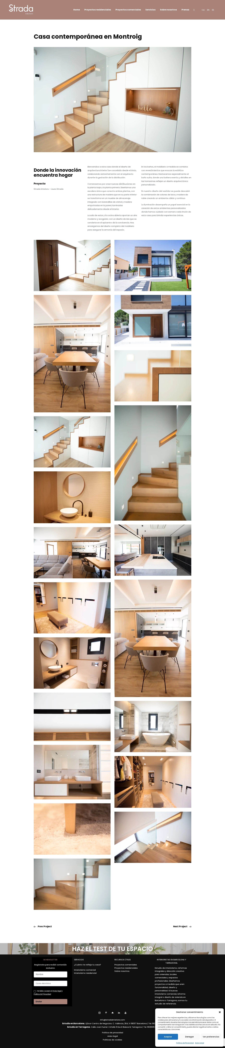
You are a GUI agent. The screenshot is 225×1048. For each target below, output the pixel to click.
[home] (112, 1013)
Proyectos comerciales (125, 964)
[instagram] (99, 1013)
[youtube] (126, 1013)
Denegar (189, 1036)
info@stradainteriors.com (112, 1019)
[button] (219, 1012)
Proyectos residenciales (126, 968)
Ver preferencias (211, 1036)
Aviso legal (57, 991)
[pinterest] (106, 1013)
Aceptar (168, 1036)
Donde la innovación (57, 170)
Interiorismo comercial (85, 970)
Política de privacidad (112, 1032)
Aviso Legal (199, 1043)
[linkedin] (119, 1013)
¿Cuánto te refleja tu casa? (87, 964)
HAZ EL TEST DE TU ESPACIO (112, 949)
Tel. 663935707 (150, 1027)
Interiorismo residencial (85, 973)
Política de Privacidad (185, 1043)
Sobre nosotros (121, 971)
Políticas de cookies (112, 1039)
